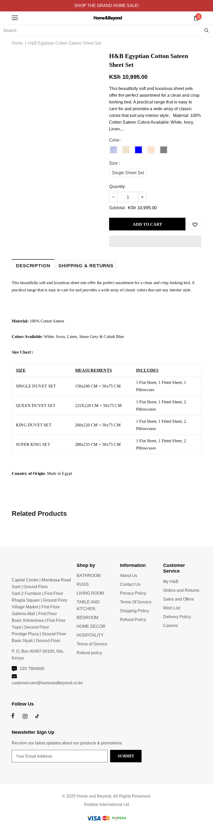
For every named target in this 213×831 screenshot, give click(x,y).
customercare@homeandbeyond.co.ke (47, 683)
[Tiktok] (37, 716)
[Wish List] (195, 224)
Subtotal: (117, 208)
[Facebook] (12, 716)
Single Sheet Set (128, 173)
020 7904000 (32, 668)
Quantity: (117, 186)
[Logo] (108, 18)
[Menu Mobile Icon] (15, 18)
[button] (155, 241)
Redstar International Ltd (106, 804)
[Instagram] (25, 716)
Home (17, 43)
